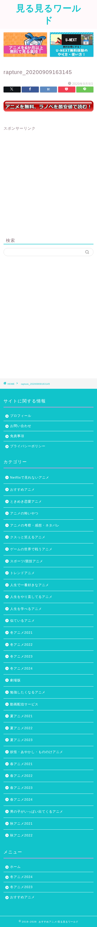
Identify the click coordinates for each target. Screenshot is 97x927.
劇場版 (15, 680)
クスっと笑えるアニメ (27, 537)
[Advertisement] (48, 179)
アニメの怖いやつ (24, 513)
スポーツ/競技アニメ (26, 561)
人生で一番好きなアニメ (29, 585)
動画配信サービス (24, 704)
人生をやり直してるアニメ (31, 597)
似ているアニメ (22, 620)
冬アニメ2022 (21, 644)
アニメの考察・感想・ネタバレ (35, 525)
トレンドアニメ (22, 573)
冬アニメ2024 (21, 668)
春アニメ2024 (21, 799)
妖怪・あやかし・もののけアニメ (36, 752)
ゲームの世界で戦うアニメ (31, 549)
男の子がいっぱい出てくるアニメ (36, 811)
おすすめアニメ (22, 489)
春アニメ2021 (21, 764)
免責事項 (17, 436)
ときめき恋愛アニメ (26, 501)
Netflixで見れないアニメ (29, 477)
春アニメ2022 (21, 776)
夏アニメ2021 (21, 716)
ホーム (15, 867)
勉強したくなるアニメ (27, 692)
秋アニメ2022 (21, 835)
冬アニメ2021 (21, 632)
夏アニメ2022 (21, 728)
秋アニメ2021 (21, 823)
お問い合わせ (20, 426)
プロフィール (20, 416)
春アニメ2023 (21, 788)
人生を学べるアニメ (26, 609)
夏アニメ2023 (21, 740)
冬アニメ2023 (21, 656)
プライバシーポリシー (27, 446)
